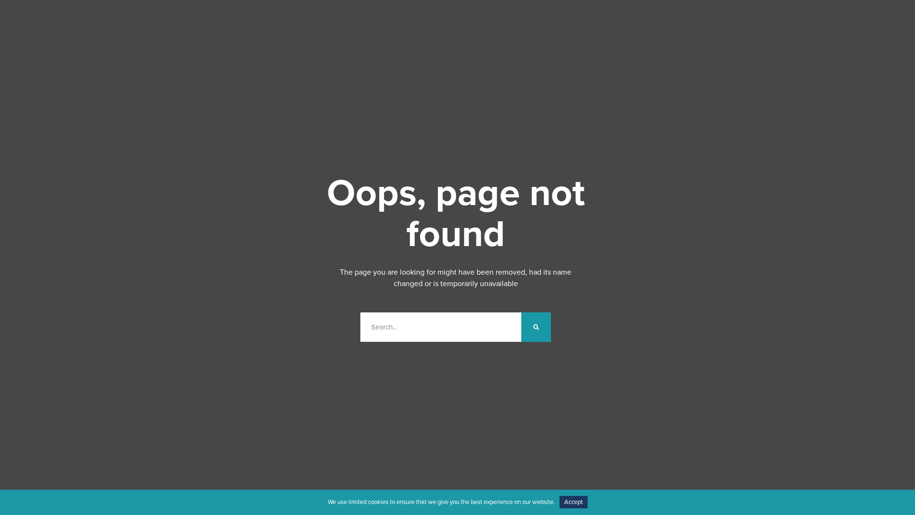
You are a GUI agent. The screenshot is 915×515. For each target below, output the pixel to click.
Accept (573, 502)
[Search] (536, 327)
